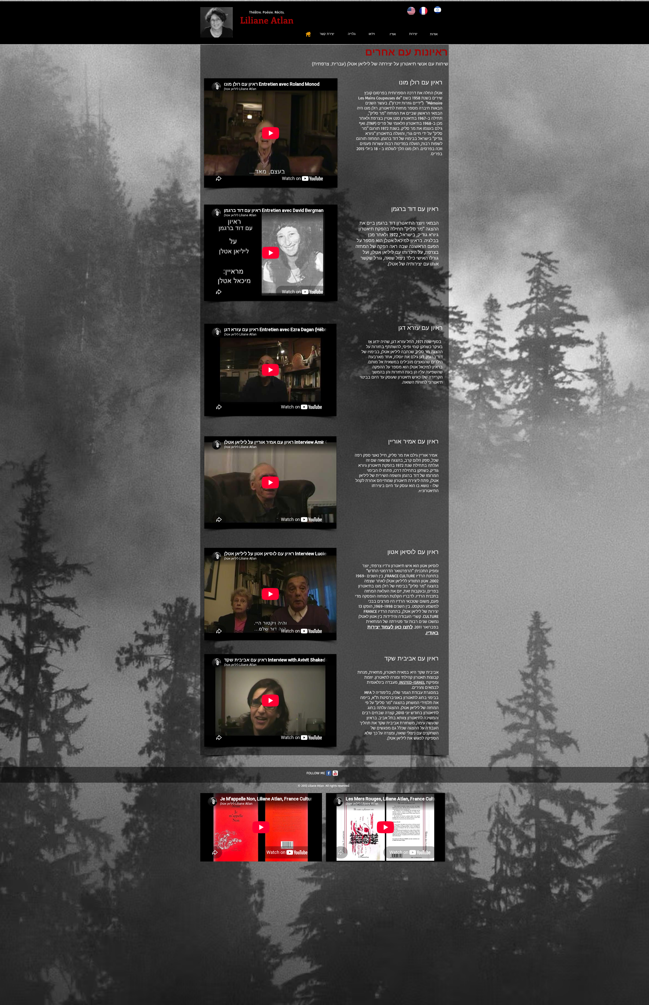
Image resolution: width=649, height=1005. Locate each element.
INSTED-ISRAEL (412, 682)
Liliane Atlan (267, 20)
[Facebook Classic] (328, 773)
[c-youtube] (335, 773)
